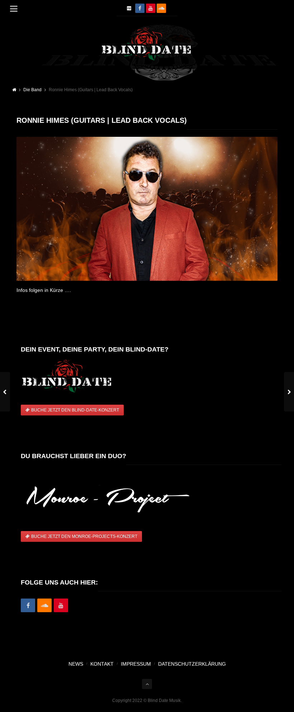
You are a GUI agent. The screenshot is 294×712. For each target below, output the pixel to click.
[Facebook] (139, 8)
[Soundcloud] (161, 8)
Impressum (136, 664)
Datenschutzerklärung (192, 664)
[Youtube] (61, 606)
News (75, 664)
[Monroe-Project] (129, 8)
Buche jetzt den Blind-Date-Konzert (75, 410)
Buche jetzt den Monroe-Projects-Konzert (84, 536)
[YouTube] (150, 8)
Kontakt (102, 664)
